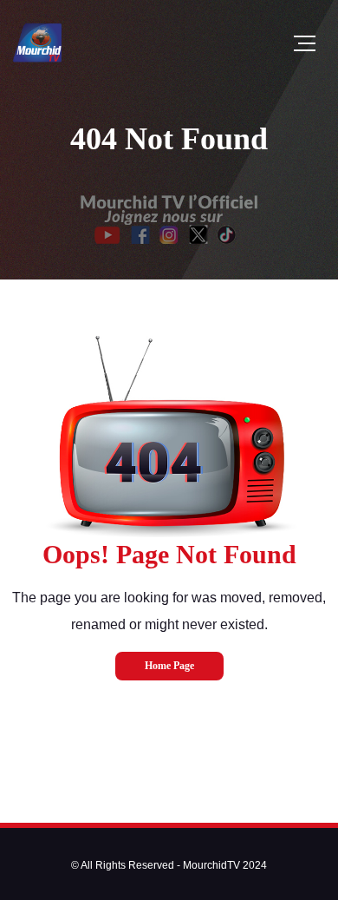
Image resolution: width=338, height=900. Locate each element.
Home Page (169, 666)
